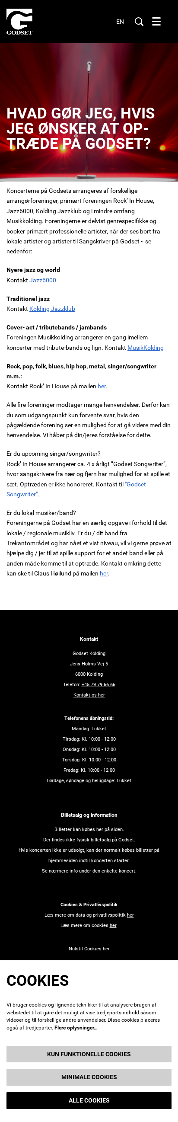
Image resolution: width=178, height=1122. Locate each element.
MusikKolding (145, 347)
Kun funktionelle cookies (89, 1054)
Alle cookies (89, 1100)
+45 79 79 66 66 (98, 684)
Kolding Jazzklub (52, 308)
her (102, 386)
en (120, 22)
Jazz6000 (42, 280)
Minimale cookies (89, 1077)
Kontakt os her (89, 695)
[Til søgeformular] (139, 21)
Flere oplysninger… (76, 1028)
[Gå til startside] (19, 22)
